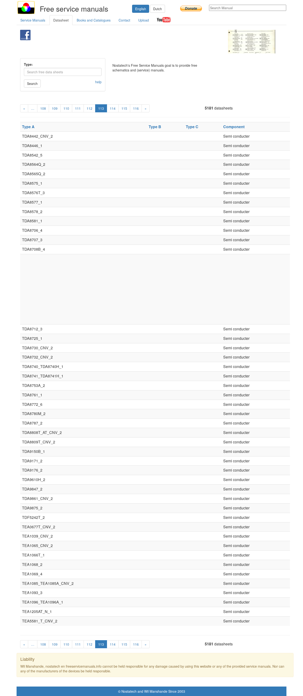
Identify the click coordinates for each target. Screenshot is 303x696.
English (140, 8)
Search (32, 83)
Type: (28, 64)
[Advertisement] (143, 41)
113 (101, 108)
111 (78, 108)
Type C (192, 126)
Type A (28, 126)
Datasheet (61, 20)
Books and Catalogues (94, 20)
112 (89, 108)
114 (113, 108)
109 (55, 108)
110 (66, 108)
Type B (155, 126)
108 (43, 108)
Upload (143, 20)
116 (136, 108)
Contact (124, 20)
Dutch (157, 8)
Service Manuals (32, 20)
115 (124, 108)
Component (234, 126)
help (98, 81)
